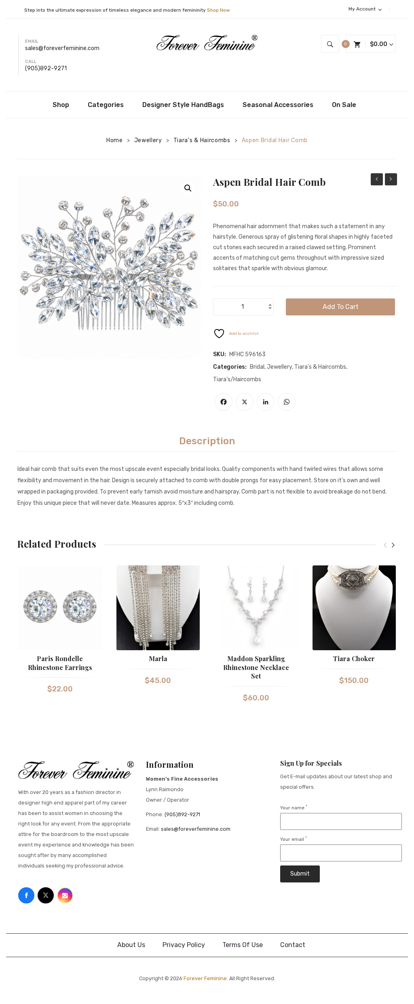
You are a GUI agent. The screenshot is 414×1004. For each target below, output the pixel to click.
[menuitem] (63, 105)
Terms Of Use (242, 945)
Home (114, 140)
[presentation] (385, 545)
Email (31, 41)
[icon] (26, 895)
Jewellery (148, 140)
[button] (188, 188)
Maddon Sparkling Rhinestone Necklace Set (256, 667)
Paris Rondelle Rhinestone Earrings (60, 663)
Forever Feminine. (206, 978)
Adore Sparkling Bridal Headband (391, 180)
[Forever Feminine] (207, 42)
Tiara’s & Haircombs (201, 140)
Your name (293, 807)
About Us (131, 945)
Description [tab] (207, 441)
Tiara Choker (354, 658)
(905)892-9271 (46, 68)
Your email (293, 839)
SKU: (219, 354)
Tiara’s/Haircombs (237, 379)
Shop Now (218, 10)
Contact (292, 945)
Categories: (230, 366)
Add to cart (341, 307)
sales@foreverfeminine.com (62, 48)
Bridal (257, 366)
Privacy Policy (184, 945)
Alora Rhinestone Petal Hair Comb (377, 180)
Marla (158, 658)
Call (30, 61)
